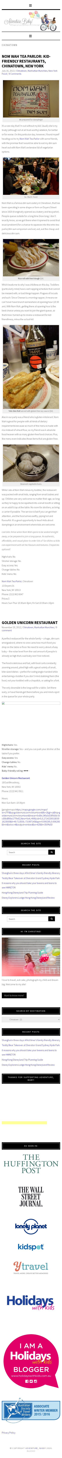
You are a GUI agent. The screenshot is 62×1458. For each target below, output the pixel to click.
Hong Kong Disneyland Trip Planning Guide (22, 892)
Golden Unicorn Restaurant (30, 622)
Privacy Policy (8, 1432)
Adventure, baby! (35, 1448)
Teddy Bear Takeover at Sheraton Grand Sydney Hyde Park (31, 878)
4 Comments (15, 73)
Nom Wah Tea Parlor (30, 138)
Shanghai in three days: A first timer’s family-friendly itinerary (31, 872)
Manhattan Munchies (37, 70)
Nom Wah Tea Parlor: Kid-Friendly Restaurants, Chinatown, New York (26, 61)
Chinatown (21, 70)
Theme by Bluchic (31, 1451)
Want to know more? (14, 995)
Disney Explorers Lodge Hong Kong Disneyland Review (28, 897)
